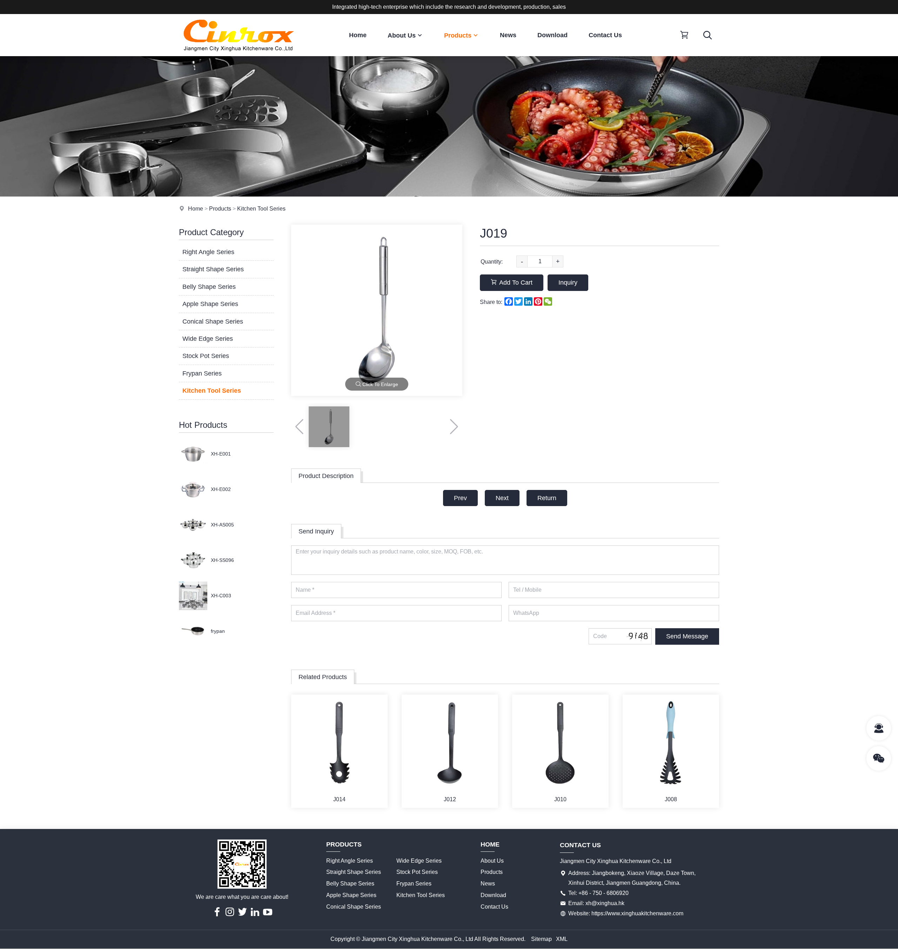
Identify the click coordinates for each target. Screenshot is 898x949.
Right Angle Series (208, 251)
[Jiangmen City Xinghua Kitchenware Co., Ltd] (238, 54)
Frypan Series (202, 373)
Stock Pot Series (205, 355)
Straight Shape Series (213, 269)
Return (546, 498)
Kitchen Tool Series (261, 209)
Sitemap (541, 939)
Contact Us (605, 35)
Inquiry (567, 282)
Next (502, 498)
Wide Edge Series (207, 338)
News (508, 35)
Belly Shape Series (209, 286)
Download (552, 35)
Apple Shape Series (210, 303)
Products (457, 35)
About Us (402, 35)
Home (358, 35)
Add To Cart (515, 282)
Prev (460, 498)
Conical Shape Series (212, 321)
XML (562, 939)
